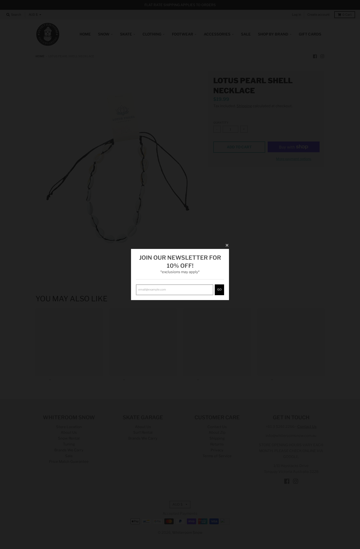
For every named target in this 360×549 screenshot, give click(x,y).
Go (219, 289)
